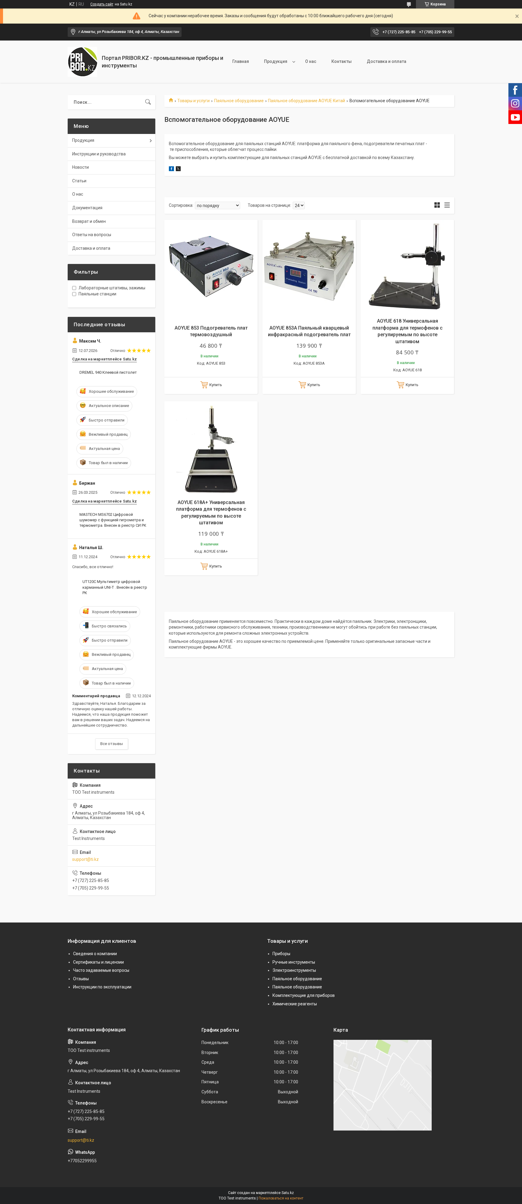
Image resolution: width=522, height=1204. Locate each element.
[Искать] (148, 102)
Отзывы (81, 978)
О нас (310, 61)
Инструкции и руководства (99, 153)
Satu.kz (288, 1193)
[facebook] (171, 169)
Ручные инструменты (293, 962)
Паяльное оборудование (239, 100)
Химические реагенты (294, 1003)
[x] (178, 169)
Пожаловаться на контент (281, 1198)
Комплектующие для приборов (303, 995)
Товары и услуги (193, 100)
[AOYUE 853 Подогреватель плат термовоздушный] (211, 266)
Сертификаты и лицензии (98, 962)
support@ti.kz (85, 859)
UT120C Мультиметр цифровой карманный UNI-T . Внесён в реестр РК (114, 587)
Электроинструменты (294, 970)
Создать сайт (101, 4)
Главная (240, 61)
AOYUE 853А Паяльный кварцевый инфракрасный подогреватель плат (309, 331)
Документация (87, 207)
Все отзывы (111, 743)
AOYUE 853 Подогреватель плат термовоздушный (211, 331)
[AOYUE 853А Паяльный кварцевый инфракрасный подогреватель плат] (309, 266)
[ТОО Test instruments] (82, 62)
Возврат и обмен (89, 221)
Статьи (79, 180)
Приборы (281, 953)
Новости (80, 167)
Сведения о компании (95, 953)
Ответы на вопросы (91, 234)
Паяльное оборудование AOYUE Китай (306, 100)
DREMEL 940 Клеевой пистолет (108, 372)
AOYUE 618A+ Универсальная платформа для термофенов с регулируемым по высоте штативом (211, 512)
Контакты (341, 61)
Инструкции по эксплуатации (102, 986)
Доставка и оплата (386, 61)
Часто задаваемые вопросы (101, 970)
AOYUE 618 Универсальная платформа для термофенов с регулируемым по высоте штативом (407, 331)
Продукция (275, 61)
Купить (215, 384)
